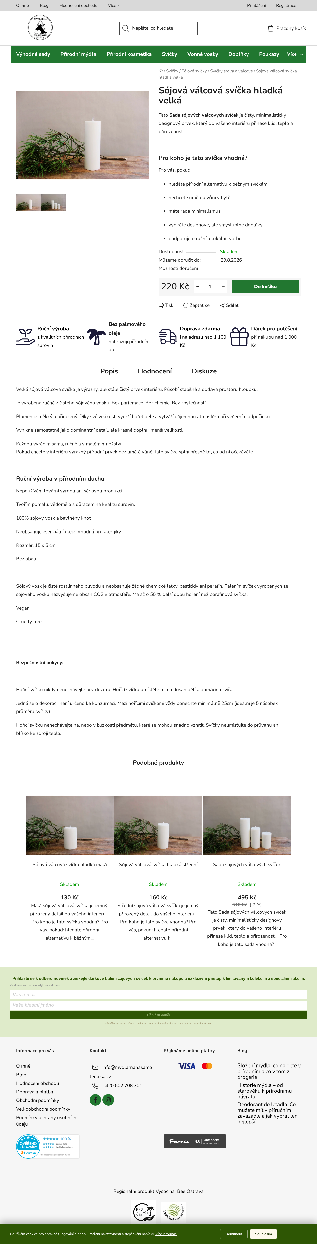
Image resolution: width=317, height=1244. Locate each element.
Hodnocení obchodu (79, 5)
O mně (22, 5)
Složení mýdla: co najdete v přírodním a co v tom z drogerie (269, 1071)
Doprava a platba (34, 1092)
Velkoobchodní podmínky (43, 1109)
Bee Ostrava (190, 1191)
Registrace (286, 5)
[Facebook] (95, 1100)
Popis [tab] (109, 371)
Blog (44, 5)
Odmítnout (233, 1234)
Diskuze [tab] (204, 371)
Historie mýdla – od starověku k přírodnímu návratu (264, 1091)
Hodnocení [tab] (155, 371)
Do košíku (265, 286)
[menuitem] (33, 54)
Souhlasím (263, 1234)
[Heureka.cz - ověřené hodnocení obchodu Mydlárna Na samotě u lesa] (48, 1146)
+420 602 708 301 (122, 1085)
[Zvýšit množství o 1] (223, 286)
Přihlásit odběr (158, 1015)
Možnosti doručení (178, 268)
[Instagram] (108, 1100)
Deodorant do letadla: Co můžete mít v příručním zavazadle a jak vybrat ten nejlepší (267, 1113)
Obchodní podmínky (37, 1100)
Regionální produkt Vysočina (144, 1191)
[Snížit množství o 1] (198, 286)
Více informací (166, 1234)
